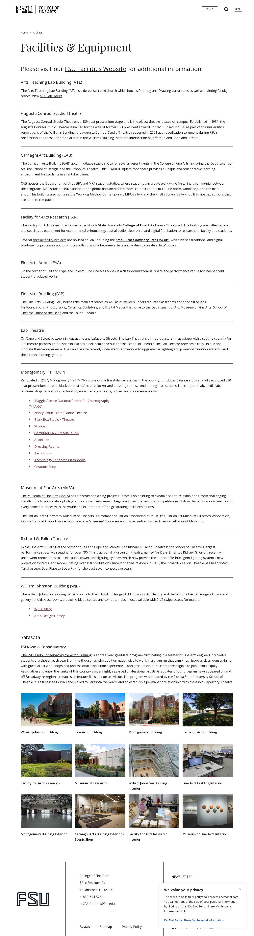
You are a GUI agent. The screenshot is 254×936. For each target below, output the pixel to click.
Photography (56, 307)
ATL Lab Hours (51, 96)
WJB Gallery (43, 609)
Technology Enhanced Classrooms (60, 460)
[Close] (242, 889)
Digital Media (115, 307)
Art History (154, 594)
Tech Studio (43, 453)
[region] (202, 905)
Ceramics (74, 307)
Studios (39, 426)
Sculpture (90, 307)
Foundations (35, 307)
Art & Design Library (49, 616)
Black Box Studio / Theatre (54, 419)
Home (24, 32)
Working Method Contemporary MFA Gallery (109, 194)
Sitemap (106, 926)
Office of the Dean (48, 313)
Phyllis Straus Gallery (171, 194)
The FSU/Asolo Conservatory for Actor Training (56, 655)
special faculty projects (49, 240)
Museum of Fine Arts (196, 307)
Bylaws (85, 926)
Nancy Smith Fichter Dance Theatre (60, 413)
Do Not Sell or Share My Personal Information (194, 920)
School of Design (110, 594)
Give (210, 9)
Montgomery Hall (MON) (69, 380)
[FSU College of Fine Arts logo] (37, 9)
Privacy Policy (132, 926)
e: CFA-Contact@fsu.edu (97, 904)
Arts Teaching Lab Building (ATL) (52, 90)
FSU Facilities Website (95, 69)
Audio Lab (41, 440)
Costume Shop (45, 467)
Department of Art (165, 307)
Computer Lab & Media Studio (56, 433)
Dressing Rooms (46, 446)
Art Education (135, 594)
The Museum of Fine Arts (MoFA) (45, 496)
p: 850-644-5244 (91, 897)
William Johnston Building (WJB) (51, 594)
